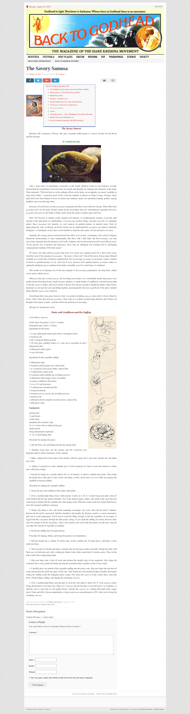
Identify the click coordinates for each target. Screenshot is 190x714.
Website (32, 672)
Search (159, 7)
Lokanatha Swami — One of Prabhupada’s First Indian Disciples (71, 114)
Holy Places (65, 56)
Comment (33, 632)
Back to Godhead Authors (67, 61)
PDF (103, 56)
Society (144, 56)
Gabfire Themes (159, 709)
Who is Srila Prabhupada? (39, 61)
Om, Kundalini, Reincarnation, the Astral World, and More (69, 89)
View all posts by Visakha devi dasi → (41, 604)
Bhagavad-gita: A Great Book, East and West (65, 92)
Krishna (92, 56)
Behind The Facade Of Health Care (62, 117)
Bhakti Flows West (56, 95)
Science (131, 56)
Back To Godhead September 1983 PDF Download (66, 120)
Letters (52, 111)
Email (32, 666)
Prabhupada (116, 56)
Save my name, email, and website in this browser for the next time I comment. (62, 677)
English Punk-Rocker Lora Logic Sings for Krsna (66, 102)
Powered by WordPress (145, 709)
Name (32, 659)
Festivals (48, 56)
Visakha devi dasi (34, 74)
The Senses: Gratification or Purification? (64, 105)
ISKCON (80, 56)
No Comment (60, 74)
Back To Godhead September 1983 (57, 86)
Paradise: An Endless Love (59, 98)
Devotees (33, 56)
